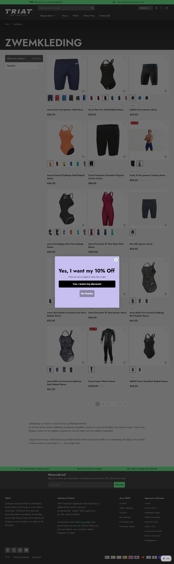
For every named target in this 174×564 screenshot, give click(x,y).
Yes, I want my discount (87, 284)
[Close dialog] (116, 259)
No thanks (87, 293)
